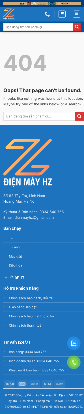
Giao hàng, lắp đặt (23, 307)
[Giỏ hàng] (62, 14)
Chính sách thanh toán (26, 325)
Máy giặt (15, 256)
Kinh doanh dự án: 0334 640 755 (34, 361)
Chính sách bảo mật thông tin (31, 316)
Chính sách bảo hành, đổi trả (31, 298)
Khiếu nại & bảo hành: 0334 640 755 (36, 370)
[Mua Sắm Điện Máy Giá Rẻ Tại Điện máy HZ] (11, 14)
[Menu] (76, 14)
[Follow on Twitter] (17, 278)
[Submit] (77, 27)
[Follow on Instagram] (11, 278)
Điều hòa (15, 265)
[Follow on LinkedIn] (22, 278)
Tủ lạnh (14, 247)
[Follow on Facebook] (6, 278)
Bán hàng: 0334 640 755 (28, 352)
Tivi (11, 238)
